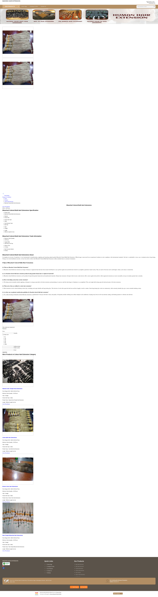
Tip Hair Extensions (79, 568)
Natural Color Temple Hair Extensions (12, 388)
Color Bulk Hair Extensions (9, 437)
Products (6, 200)
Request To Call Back (6, 197)
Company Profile (34, 6)
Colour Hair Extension (8, 201)
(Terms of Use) (58, 592)
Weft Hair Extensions (80, 566)
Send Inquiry (6, 195)
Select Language (117, 593)
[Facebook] (4, 568)
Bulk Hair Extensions (80, 564)
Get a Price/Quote (6, 206)
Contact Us (43, 6)
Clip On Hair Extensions (80, 574)
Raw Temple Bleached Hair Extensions (12, 535)
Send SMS (84, 587)
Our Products (10, 6)
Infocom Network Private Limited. (55, 594)
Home (5, 198)
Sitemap (49, 572)
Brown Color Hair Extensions (10, 486)
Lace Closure (78, 572)
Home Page (24, 6)
